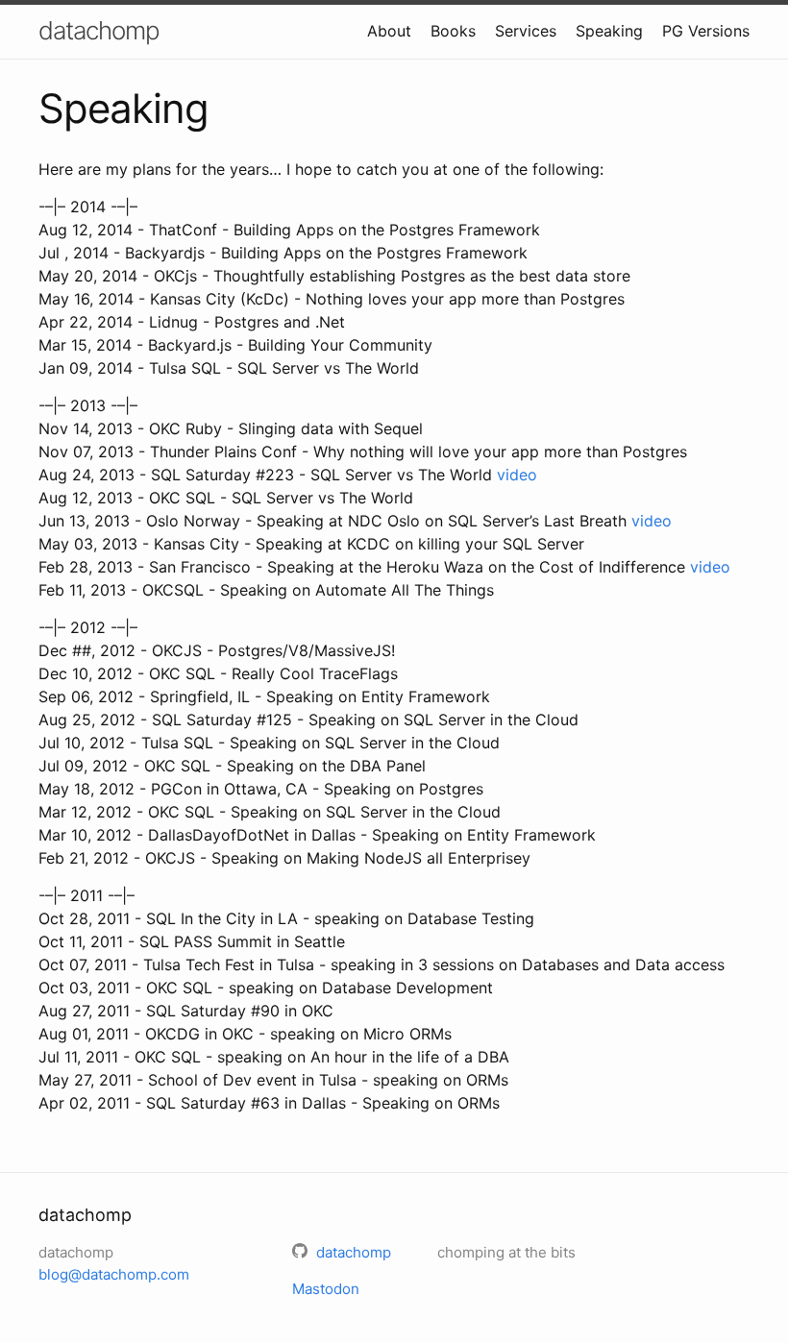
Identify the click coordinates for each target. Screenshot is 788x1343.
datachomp (99, 30)
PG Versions (706, 30)
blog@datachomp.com (113, 1274)
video (517, 474)
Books (453, 30)
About (389, 30)
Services (525, 30)
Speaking (609, 30)
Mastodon (325, 1289)
